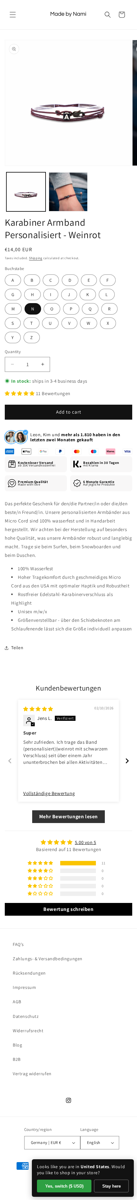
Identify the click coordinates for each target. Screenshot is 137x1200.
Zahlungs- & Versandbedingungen (48, 959)
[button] (13, 15)
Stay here (111, 1186)
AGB (17, 1002)
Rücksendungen (29, 973)
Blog (17, 1045)
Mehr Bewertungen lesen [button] (68, 816)
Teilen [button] (17, 647)
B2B (17, 1059)
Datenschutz (26, 1016)
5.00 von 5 (85, 842)
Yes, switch (64, 1186)
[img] (38, 709)
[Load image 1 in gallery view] (26, 191)
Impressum (24, 987)
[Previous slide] (10, 761)
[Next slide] (127, 761)
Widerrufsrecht (28, 1030)
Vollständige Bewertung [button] (49, 793)
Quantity (13, 351)
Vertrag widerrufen (32, 1073)
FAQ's (18, 944)
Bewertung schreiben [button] (68, 909)
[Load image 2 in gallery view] (68, 191)
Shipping (35, 258)
